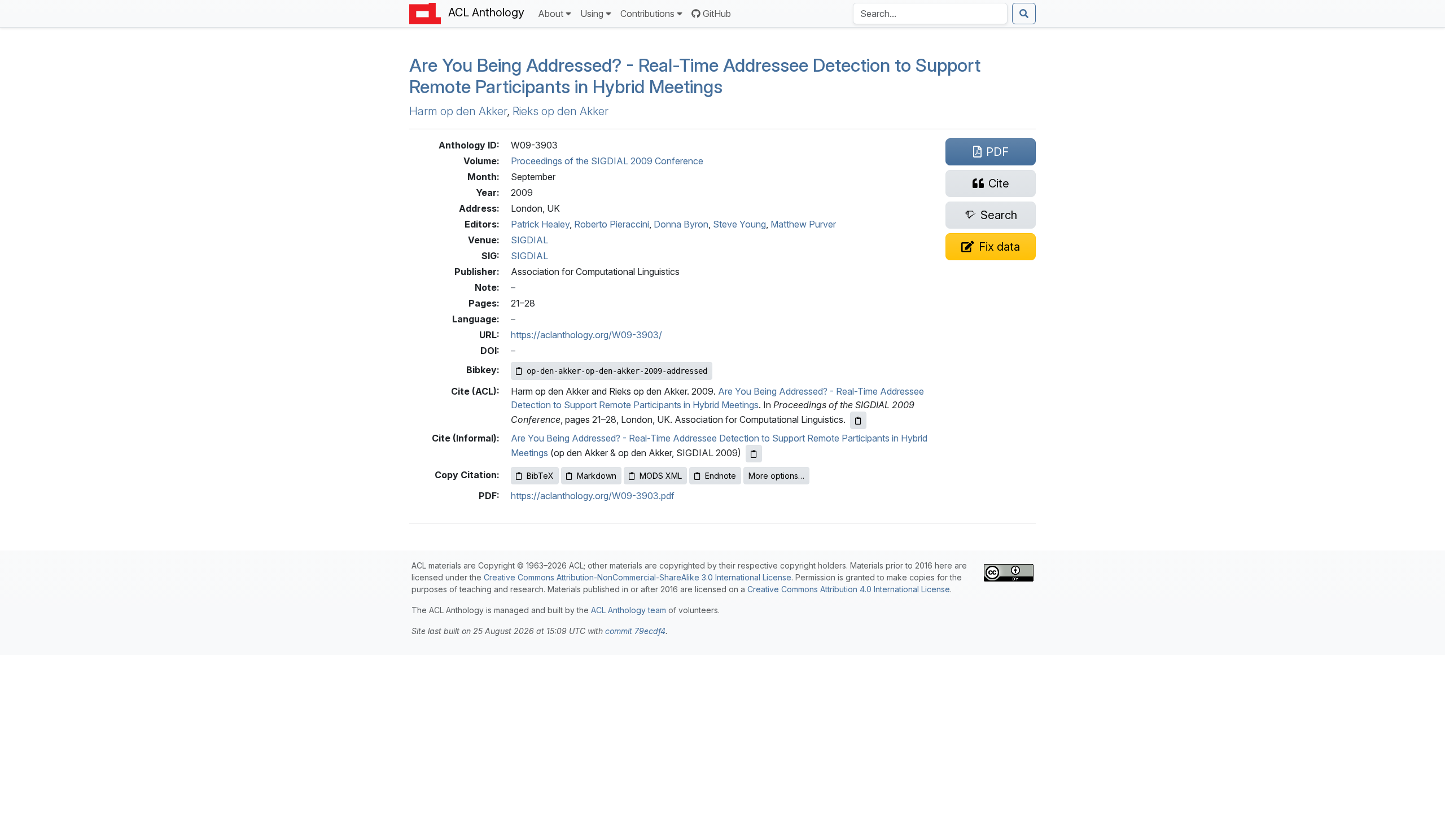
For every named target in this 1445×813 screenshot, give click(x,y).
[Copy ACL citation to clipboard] (858, 420)
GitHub (717, 13)
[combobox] (930, 13)
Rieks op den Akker (560, 111)
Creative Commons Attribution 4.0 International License (848, 589)
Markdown (596, 475)
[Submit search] (1024, 13)
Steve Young (739, 224)
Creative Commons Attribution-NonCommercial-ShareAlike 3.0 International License (637, 577)
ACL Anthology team (628, 610)
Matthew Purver (803, 224)
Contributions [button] (647, 13)
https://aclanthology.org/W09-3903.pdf (593, 495)
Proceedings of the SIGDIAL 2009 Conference (607, 161)
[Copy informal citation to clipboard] (754, 453)
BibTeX (540, 475)
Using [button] (591, 13)
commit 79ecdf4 (635, 631)
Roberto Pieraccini (611, 224)
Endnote (720, 475)
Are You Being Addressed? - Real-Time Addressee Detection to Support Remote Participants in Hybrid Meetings (694, 76)
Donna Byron (681, 224)
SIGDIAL (529, 240)
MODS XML (661, 475)
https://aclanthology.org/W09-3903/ (586, 334)
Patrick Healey (540, 224)
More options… (776, 475)
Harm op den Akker (458, 111)
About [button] (550, 13)
